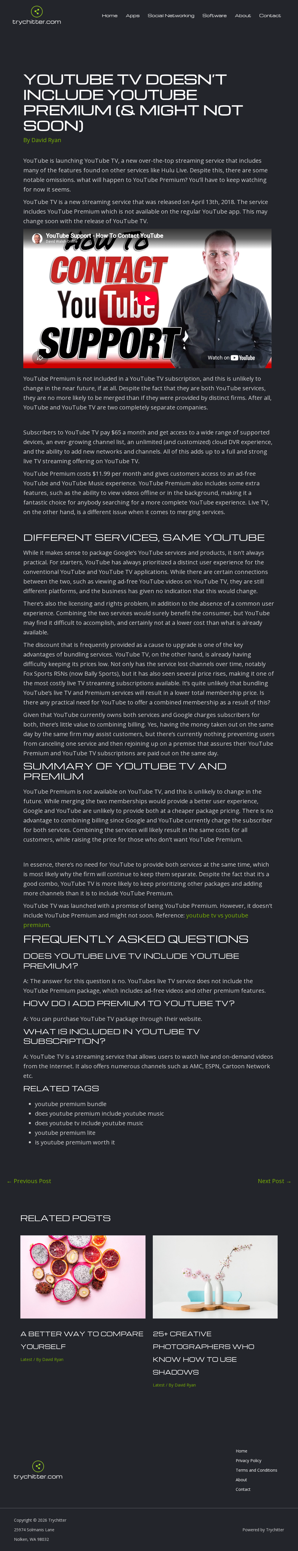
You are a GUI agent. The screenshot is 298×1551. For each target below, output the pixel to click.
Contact (270, 15)
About (243, 15)
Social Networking (171, 15)
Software (215, 15)
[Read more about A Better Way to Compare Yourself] (83, 1276)
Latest (26, 1359)
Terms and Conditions (256, 1470)
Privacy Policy (248, 1460)
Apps (133, 15)
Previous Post (28, 1181)
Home (110, 15)
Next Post (275, 1181)
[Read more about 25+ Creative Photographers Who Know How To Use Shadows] (215, 1276)
